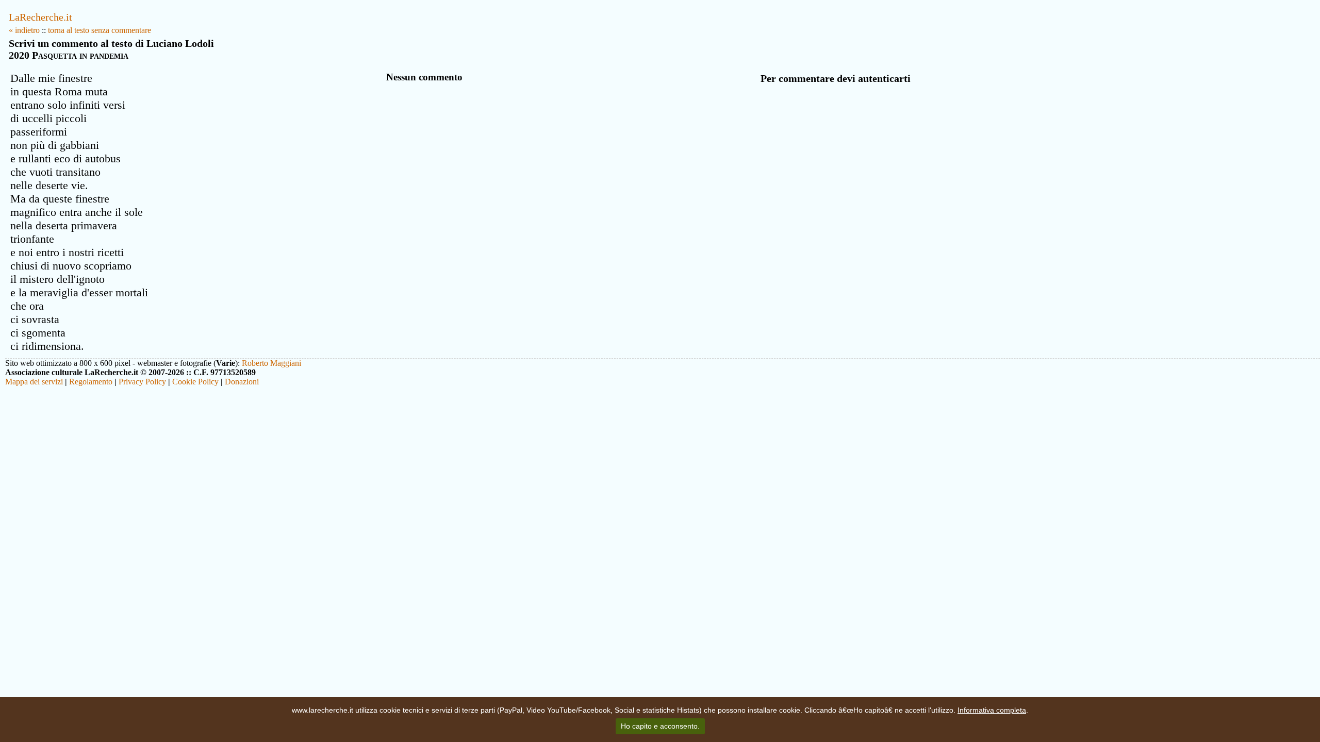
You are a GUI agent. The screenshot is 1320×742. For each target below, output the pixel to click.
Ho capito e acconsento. (660, 726)
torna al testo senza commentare (99, 30)
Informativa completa (992, 710)
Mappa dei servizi (34, 381)
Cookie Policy (195, 381)
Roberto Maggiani (271, 363)
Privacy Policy (142, 381)
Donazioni (242, 381)
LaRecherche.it (40, 17)
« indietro (24, 30)
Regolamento (90, 381)
